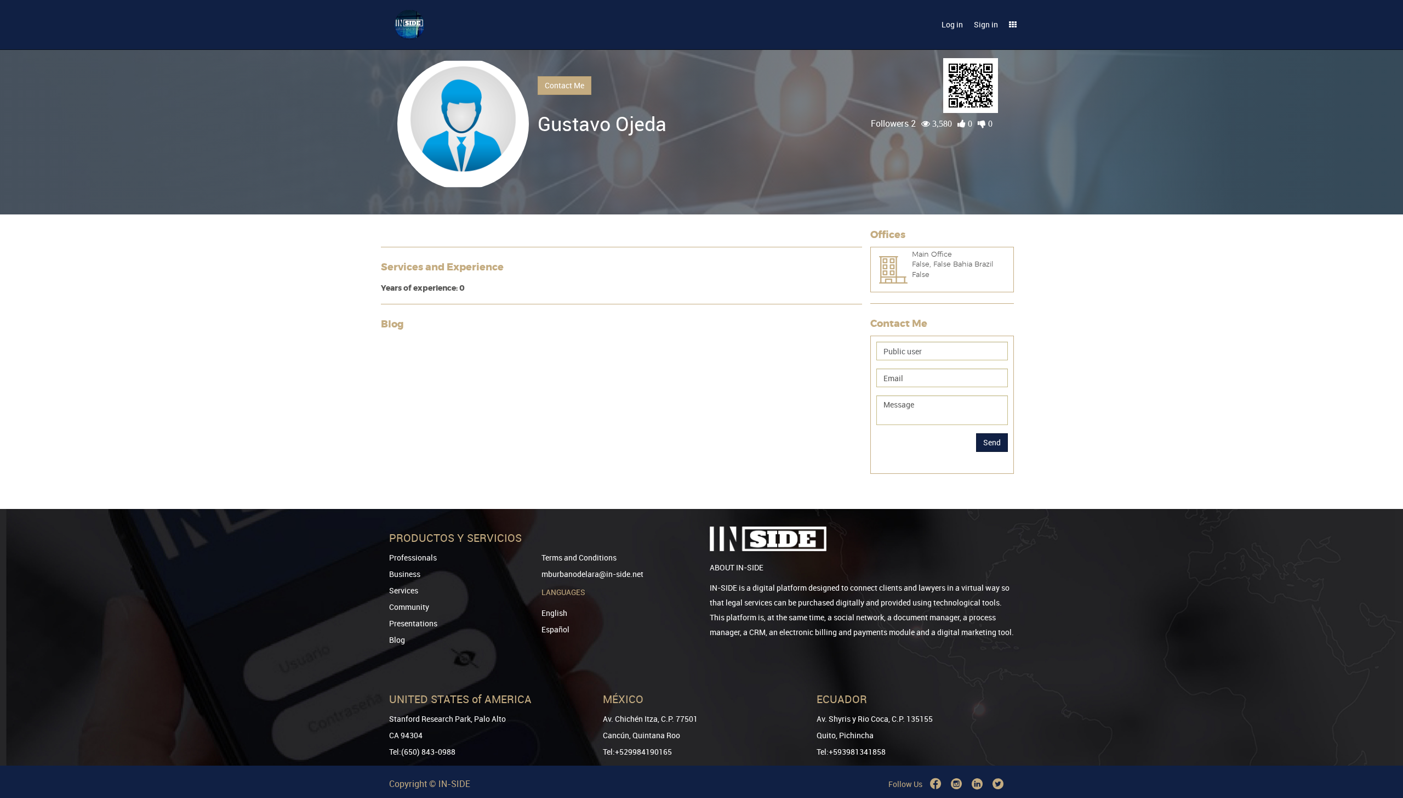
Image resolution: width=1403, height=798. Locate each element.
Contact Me (564, 85)
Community (409, 607)
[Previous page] (1379, 750)
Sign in (986, 24)
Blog (397, 640)
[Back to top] (1379, 733)
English (554, 613)
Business (404, 574)
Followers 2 (893, 123)
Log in (952, 24)
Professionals (413, 557)
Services (403, 590)
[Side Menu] (1012, 24)
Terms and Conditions (579, 557)
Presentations (413, 623)
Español (555, 629)
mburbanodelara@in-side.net (592, 574)
